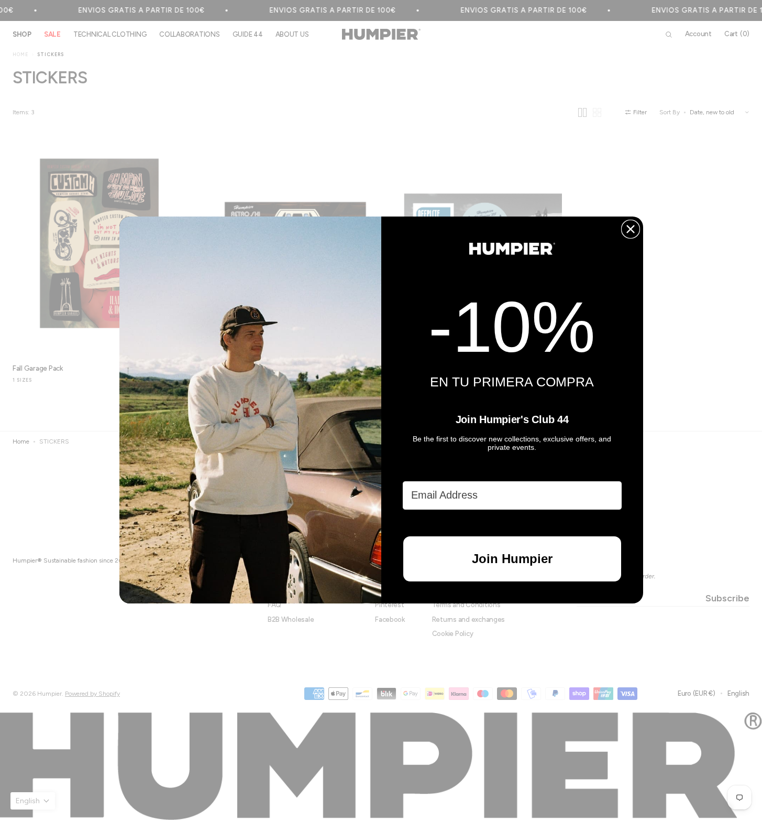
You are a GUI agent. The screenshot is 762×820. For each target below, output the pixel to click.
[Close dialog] (630, 229)
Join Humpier (512, 559)
